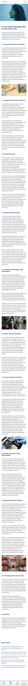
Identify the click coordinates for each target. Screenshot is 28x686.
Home (3, 10)
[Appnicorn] (5, 2)
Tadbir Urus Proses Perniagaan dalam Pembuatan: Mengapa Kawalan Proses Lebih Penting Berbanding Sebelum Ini (12, 661)
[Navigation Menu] (25, 2)
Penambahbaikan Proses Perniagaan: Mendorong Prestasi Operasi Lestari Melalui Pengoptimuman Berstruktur (12, 648)
